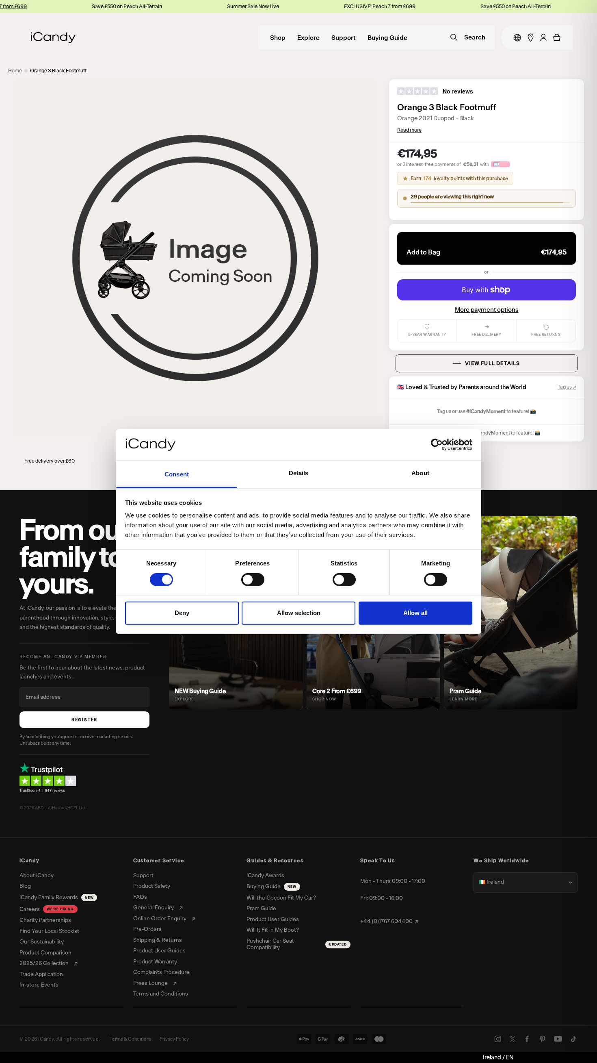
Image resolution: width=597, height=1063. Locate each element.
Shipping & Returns (157, 940)
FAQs (140, 897)
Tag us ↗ (567, 387)
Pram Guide (261, 908)
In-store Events (38, 985)
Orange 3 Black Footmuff (58, 70)
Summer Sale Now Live (214, 6)
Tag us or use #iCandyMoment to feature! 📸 (491, 433)
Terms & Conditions (130, 1039)
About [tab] (420, 473)
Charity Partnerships (45, 920)
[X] (512, 1039)
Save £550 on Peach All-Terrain (88, 6)
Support (343, 38)
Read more (409, 130)
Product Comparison (45, 953)
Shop (278, 38)
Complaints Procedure (161, 972)
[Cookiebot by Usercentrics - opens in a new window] (436, 445)
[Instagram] (498, 1039)
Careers (46, 909)
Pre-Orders (147, 929)
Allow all (415, 612)
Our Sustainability (41, 942)
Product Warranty (155, 962)
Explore (308, 38)
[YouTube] (558, 1039)
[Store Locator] (531, 37)
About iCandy (36, 875)
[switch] (252, 579)
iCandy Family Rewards (56, 897)
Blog (25, 886)
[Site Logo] (53, 38)
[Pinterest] (543, 1039)
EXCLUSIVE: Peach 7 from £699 (340, 6)
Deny (182, 612)
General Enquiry (153, 907)
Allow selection (298, 612)
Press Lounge (150, 983)
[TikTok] (573, 1039)
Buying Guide (387, 38)
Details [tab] (299, 473)
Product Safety (151, 886)
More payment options (487, 310)
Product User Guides (159, 951)
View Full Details (492, 363)
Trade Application (41, 974)
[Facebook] (527, 1039)
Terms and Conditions (160, 994)
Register (84, 719)
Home (15, 70)
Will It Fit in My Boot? (273, 930)
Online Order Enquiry (159, 918)
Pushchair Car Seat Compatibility (297, 944)
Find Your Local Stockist (49, 931)
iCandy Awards (265, 875)
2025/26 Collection (44, 963)
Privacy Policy (174, 1039)
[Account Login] (543, 37)
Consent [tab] (176, 474)
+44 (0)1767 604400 (386, 921)
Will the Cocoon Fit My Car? (281, 898)
